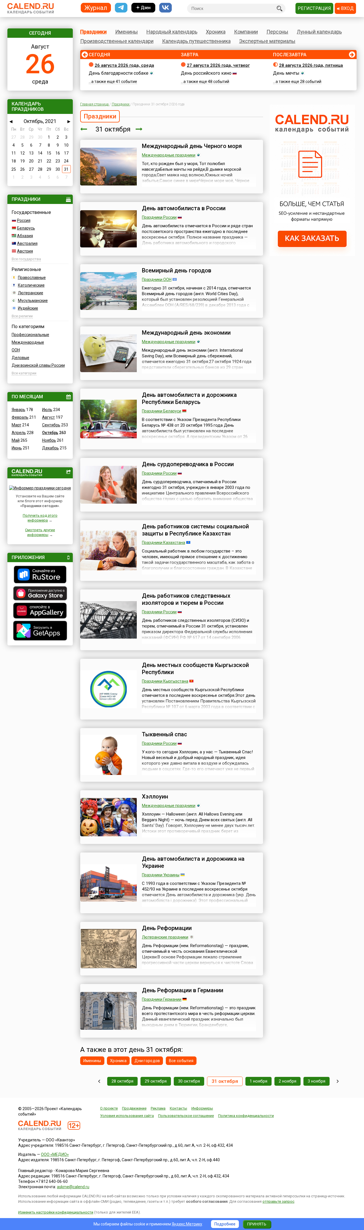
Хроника (216, 32)
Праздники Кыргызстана (165, 681)
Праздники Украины (160, 875)
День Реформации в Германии (182, 990)
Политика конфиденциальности (246, 1116)
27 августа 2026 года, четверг (218, 65)
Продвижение (134, 1108)
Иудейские (28, 308)
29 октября (156, 1081)
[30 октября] (83, 129)
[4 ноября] (337, 1081)
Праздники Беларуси (161, 411)
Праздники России (159, 217)
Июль (47, 409)
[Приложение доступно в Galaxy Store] (40, 594)
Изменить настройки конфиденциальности (55, 1212)
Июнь (17, 448)
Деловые (20, 357)
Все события (181, 1060)
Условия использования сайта (127, 1116)
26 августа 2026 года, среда (124, 65)
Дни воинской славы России (38, 365)
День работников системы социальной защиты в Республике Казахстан (195, 530)
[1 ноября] (139, 129)
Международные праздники (168, 155)
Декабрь (50, 448)
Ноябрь (49, 440)
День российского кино (206, 73)
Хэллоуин (155, 796)
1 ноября (258, 1081)
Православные (32, 277)
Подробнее (224, 1224)
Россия (23, 220)
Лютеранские (30, 293)
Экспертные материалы (267, 41)
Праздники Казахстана (163, 542)
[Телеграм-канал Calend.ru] (121, 8)
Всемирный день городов (176, 270)
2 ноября (287, 1081)
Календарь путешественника (196, 41)
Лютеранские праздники (165, 937)
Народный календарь (171, 32)
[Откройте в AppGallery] (40, 611)
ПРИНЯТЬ (256, 1224)
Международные (28, 342)
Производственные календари (117, 41)
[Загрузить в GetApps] (40, 631)
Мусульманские (33, 300)
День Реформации (167, 928)
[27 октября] (99, 1081)
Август (48, 417)
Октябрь (50, 432)
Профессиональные (30, 334)
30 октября (189, 1081)
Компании (246, 32)
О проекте (109, 1108)
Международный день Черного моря (192, 146)
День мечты (286, 73)
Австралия (27, 243)
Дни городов (147, 1060)
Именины (126, 32)
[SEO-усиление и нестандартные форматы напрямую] (312, 254)
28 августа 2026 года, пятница (311, 65)
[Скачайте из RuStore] (40, 575)
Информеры (202, 1108)
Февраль (20, 417)
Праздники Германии (161, 999)
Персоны (277, 32)
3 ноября (316, 1081)
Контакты (178, 1108)
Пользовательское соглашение (186, 1116)
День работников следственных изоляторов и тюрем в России (186, 599)
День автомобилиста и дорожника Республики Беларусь (189, 398)
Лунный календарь (319, 32)
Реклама (158, 1108)
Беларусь (26, 228)
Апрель (19, 432)
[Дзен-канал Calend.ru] (143, 8)
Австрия (25, 251)
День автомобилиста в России (184, 208)
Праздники (93, 32)
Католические (31, 285)
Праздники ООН (156, 279)
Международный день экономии (186, 332)
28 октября (122, 1081)
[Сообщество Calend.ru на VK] (165, 8)
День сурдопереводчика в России (188, 464)
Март (16, 425)
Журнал (95, 7)
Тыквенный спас (164, 734)
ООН (16, 350)
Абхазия (25, 236)
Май (16, 440)
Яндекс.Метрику (187, 1224)
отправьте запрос (278, 1201)
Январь (18, 409)
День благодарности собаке (118, 73)
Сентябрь (51, 425)
